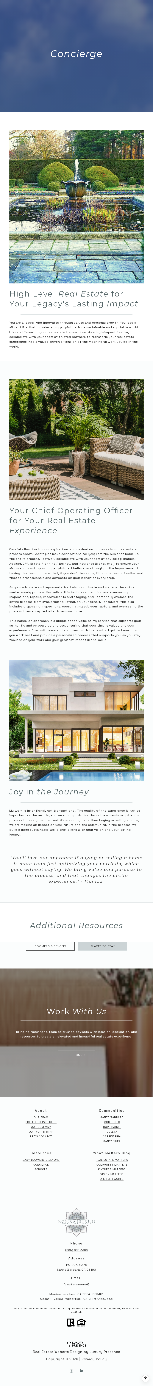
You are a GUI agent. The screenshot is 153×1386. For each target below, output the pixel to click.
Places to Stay (102, 946)
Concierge (41, 1164)
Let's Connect (41, 1136)
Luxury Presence (105, 1352)
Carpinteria (112, 1136)
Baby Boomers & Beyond (41, 1159)
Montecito (112, 1122)
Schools (41, 1169)
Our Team (41, 1117)
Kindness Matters (112, 1169)
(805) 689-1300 (76, 1250)
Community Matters (112, 1164)
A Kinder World (112, 1179)
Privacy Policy (94, 1359)
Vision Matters (112, 1174)
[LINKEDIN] (81, 1371)
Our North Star (41, 1131)
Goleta (112, 1131)
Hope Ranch (112, 1127)
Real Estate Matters (112, 1159)
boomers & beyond (50, 946)
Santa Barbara (112, 1117)
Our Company (41, 1127)
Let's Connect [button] (76, 1054)
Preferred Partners (41, 1122)
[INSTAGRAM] (71, 1371)
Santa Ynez (112, 1141)
